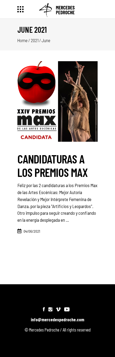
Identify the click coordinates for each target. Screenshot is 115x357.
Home (22, 40)
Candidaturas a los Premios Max (52, 165)
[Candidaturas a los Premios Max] (57, 101)
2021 (35, 40)
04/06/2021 (32, 231)
